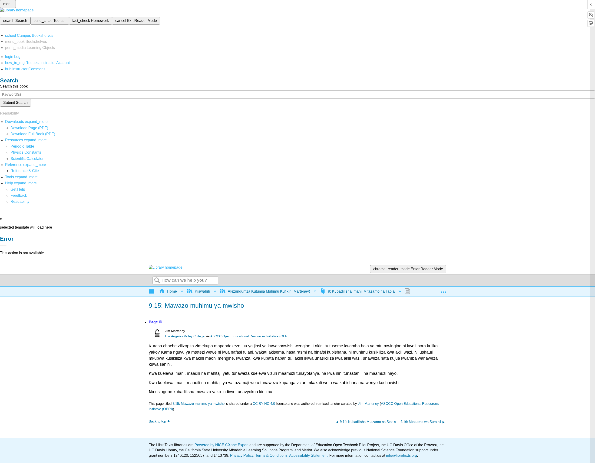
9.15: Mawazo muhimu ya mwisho (198, 404)
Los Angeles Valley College (185, 336)
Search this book (14, 86)
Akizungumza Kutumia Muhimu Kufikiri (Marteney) (269, 291)
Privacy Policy (241, 455)
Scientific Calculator (26, 159)
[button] (18, 195)
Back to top (157, 421)
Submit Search (15, 103)
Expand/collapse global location (443, 290)
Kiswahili (202, 291)
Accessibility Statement (308, 455)
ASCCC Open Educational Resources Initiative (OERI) (250, 336)
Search (157, 280)
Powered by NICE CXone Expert (222, 445)
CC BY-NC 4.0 (264, 404)
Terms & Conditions (271, 455)
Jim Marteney (368, 404)
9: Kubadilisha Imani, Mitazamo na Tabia (361, 291)
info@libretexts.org (401, 455)
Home (172, 291)
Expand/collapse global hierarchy (154, 291)
